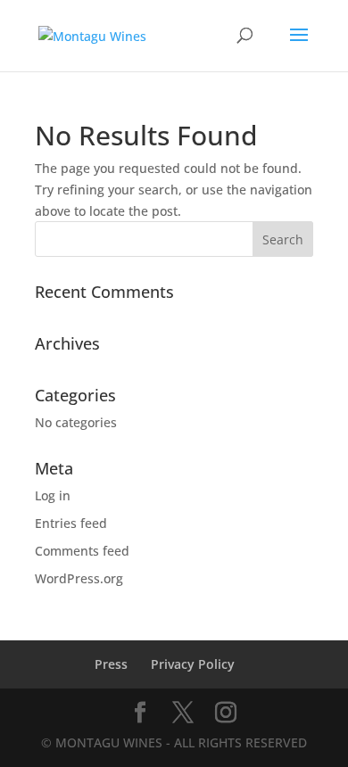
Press (111, 664)
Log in (52, 495)
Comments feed (82, 550)
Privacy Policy (193, 664)
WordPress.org (79, 578)
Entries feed (71, 523)
